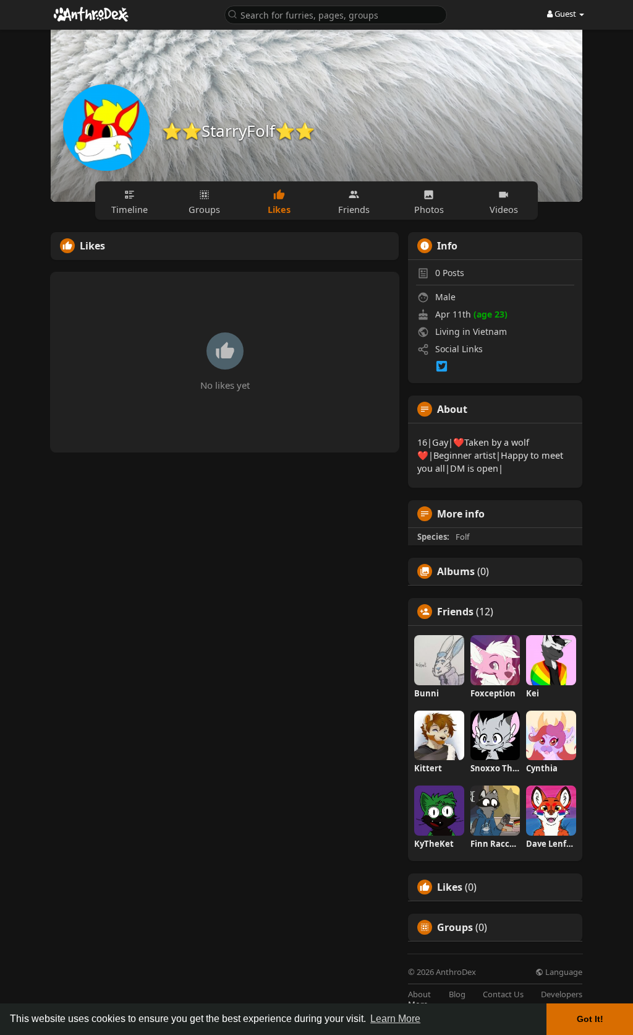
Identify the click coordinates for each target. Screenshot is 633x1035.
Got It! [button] (590, 1019)
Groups (455, 927)
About (419, 994)
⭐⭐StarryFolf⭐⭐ (238, 130)
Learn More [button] (395, 1018)
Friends (455, 612)
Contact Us (503, 994)
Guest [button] (565, 13)
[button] (335, 14)
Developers (561, 994)
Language (562, 972)
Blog (457, 994)
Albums (456, 571)
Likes (449, 887)
